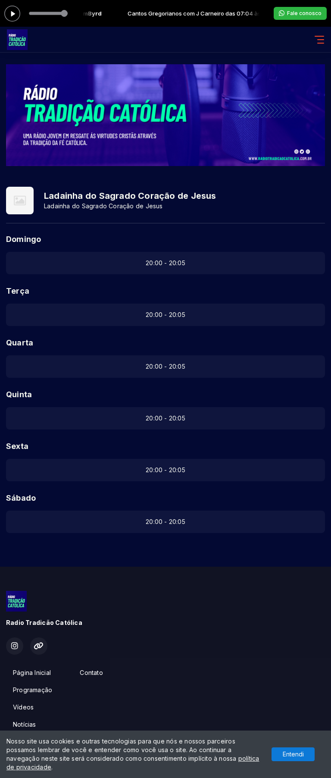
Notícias (24, 724)
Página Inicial (32, 672)
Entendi (293, 754)
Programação (32, 689)
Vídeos (23, 707)
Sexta (17, 446)
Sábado (21, 497)
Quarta (19, 342)
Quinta (19, 394)
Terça (17, 290)
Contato (91, 672)
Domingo (23, 239)
